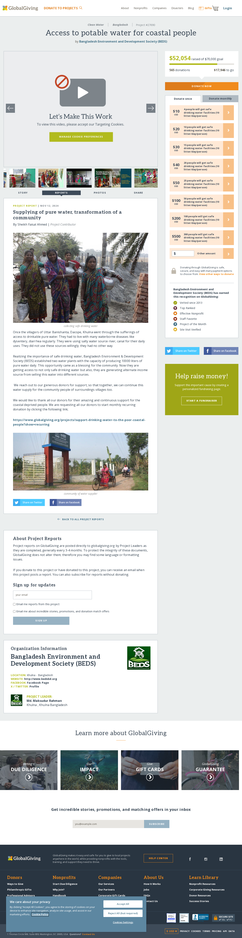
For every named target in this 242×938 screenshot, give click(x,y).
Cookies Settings (123, 922)
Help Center (158, 858)
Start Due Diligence (65, 884)
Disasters (177, 8)
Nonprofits (140, 8)
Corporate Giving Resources (206, 889)
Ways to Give (15, 884)
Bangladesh (120, 24)
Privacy (184, 931)
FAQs (147, 895)
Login (227, 8)
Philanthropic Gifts (19, 889)
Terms (206, 931)
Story (23, 192)
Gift (208, 8)
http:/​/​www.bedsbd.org (40, 679)
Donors (14, 877)
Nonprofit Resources (202, 884)
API (225, 931)
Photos (100, 192)
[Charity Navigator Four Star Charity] (173, 918)
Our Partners (106, 889)
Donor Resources (200, 895)
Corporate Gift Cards (111, 895)
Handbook (59, 895)
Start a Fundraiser (201, 400)
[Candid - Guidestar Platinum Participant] (185, 918)
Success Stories (199, 901)
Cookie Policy (40, 914)
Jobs (146, 889)
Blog (191, 8)
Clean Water (96, 24)
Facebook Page (38, 682)
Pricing (216, 931)
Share (138, 192)
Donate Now (202, 86)
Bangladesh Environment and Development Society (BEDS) (123, 41)
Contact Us (151, 901)
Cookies (196, 931)
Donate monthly (220, 98)
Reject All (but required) (123, 913)
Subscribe (157, 824)
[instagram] (205, 859)
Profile (34, 686)
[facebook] (190, 859)
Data (232, 931)
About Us (154, 877)
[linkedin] (221, 859)
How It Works (152, 884)
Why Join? (58, 889)
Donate (61, 8)
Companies (159, 8)
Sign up (41, 620)
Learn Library (203, 877)
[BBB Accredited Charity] (202, 918)
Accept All (123, 904)
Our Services (106, 884)
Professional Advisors (21, 895)
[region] (76, 914)
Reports (61, 192)
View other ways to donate (216, 274)
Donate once (183, 98)
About (125, 8)
